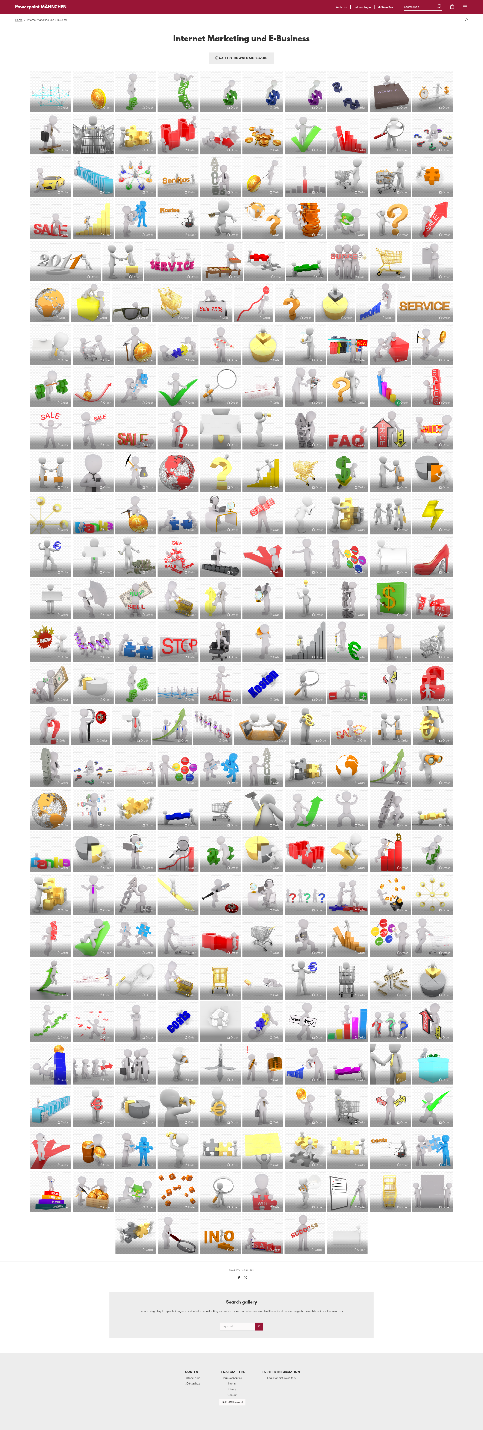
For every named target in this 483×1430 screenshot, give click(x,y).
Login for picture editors (281, 1378)
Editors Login (363, 7)
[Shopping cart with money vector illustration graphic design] (178, 598)
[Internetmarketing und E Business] (93, 91)
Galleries (341, 7)
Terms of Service (232, 1378)
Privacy (232, 1389)
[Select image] (35, 107)
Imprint (232, 1383)
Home (18, 20)
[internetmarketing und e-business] (432, 91)
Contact (232, 1395)
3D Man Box (385, 7)
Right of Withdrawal (232, 1402)
